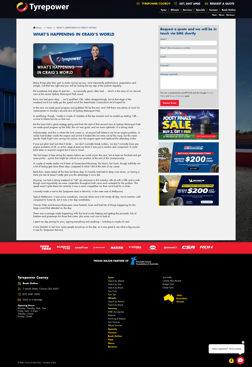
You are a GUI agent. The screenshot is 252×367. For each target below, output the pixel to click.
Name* (163, 39)
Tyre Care (112, 291)
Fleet (214, 15)
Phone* (175, 48)
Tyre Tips (112, 294)
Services (187, 9)
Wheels (175, 9)
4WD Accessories (116, 311)
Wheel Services (115, 325)
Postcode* (164, 65)
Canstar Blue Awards (172, 280)
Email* (163, 56)
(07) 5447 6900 (189, 3)
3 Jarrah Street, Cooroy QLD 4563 (41, 288)
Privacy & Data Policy (33, 362)
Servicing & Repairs (117, 318)
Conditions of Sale (49, 362)
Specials (200, 9)
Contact (213, 9)
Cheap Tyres (168, 287)
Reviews (230, 15)
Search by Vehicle (116, 281)
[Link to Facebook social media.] (231, 360)
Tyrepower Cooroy (155, 3)
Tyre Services (114, 322)
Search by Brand (115, 287)
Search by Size (115, 284)
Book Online (229, 9)
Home (38, 27)
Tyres (163, 9)
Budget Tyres (168, 284)
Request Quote (169, 103)
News (221, 15)
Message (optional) (168, 74)
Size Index (167, 277)
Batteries (112, 315)
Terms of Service (177, 96)
